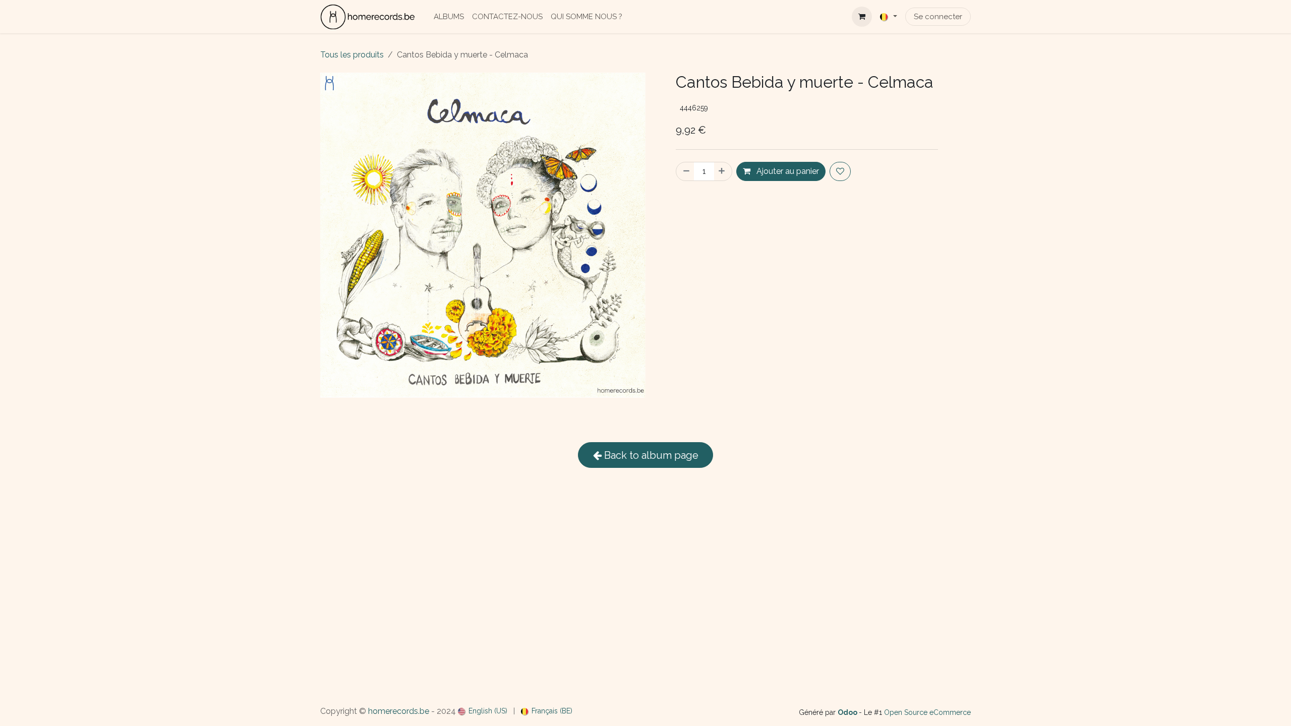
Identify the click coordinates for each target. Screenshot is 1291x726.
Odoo (848, 712)
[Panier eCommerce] (862, 17)
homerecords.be (398, 711)
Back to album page (650, 455)
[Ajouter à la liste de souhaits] (840, 171)
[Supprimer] (685, 171)
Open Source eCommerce (927, 712)
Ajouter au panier (786, 171)
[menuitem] (449, 17)
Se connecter (938, 16)
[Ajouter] (723, 171)
